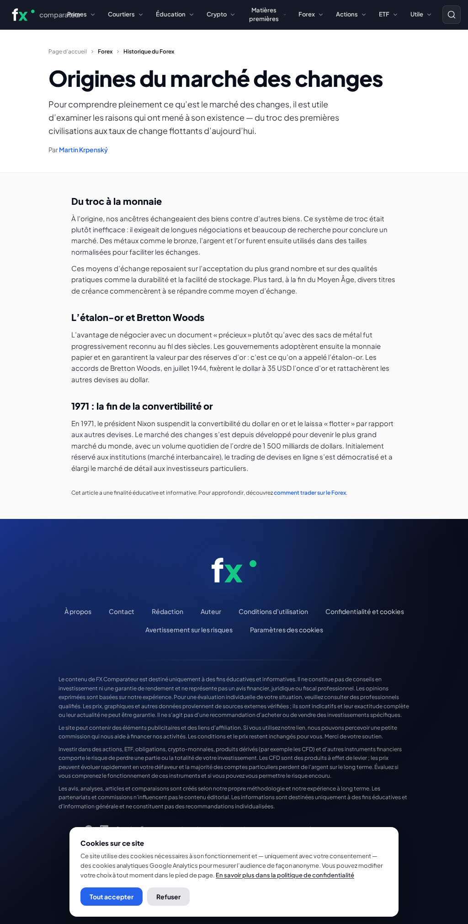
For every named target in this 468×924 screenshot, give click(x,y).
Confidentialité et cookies (364, 611)
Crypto (217, 14)
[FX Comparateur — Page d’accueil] (234, 570)
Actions (347, 14)
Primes (77, 14)
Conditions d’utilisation (273, 611)
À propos (77, 611)
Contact (121, 611)
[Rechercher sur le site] (451, 14)
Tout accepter (111, 896)
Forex (306, 14)
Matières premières (264, 14)
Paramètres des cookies (286, 629)
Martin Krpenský (83, 149)
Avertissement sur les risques (189, 629)
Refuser (168, 896)
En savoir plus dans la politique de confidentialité (285, 875)
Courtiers (121, 14)
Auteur (211, 611)
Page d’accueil (67, 51)
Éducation (171, 14)
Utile (416, 14)
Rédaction (167, 611)
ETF (384, 14)
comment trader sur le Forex (310, 492)
